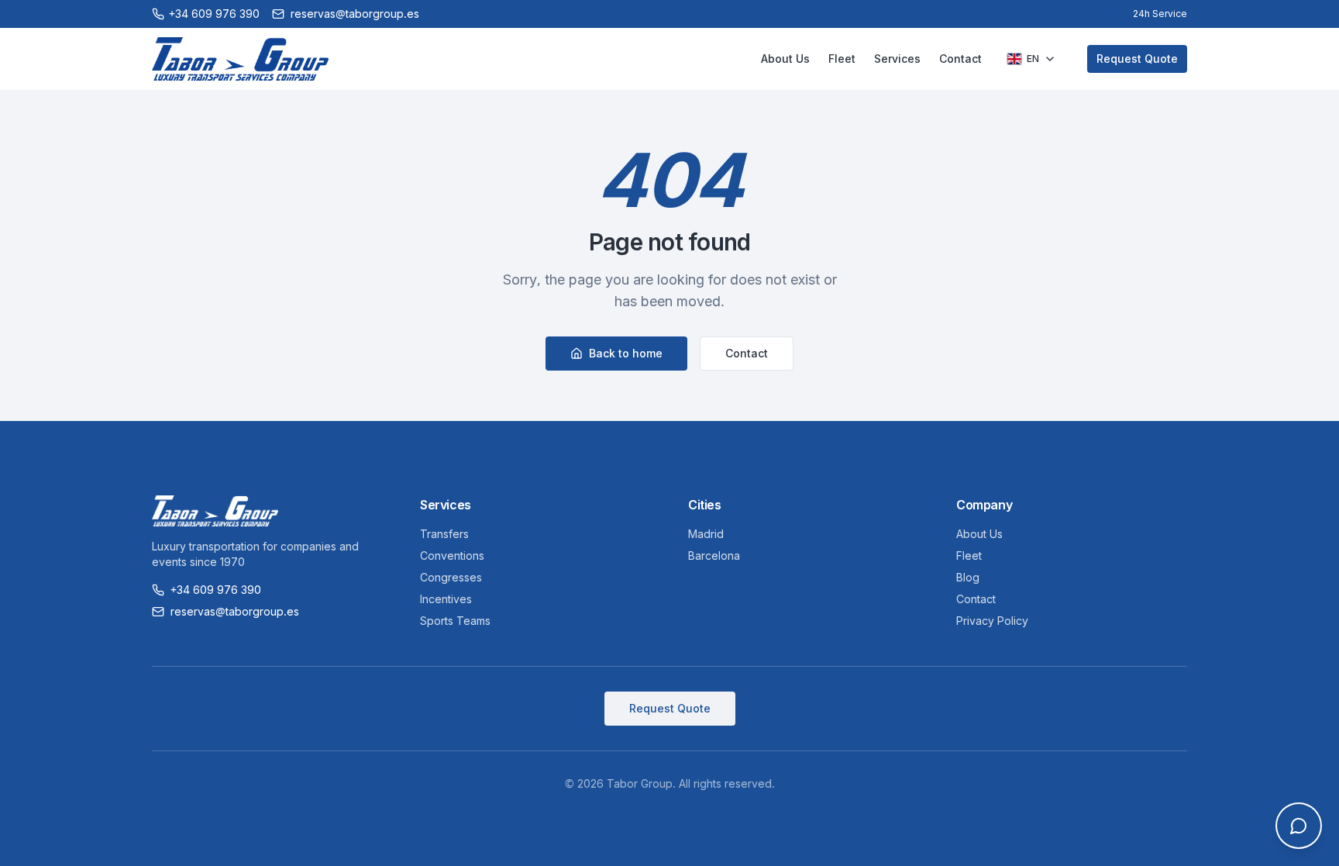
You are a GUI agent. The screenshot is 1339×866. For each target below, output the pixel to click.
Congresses (451, 577)
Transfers (444, 533)
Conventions (452, 555)
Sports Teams (455, 620)
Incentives (446, 599)
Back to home (626, 353)
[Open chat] (1298, 825)
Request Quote (1137, 58)
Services (897, 58)
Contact (960, 58)
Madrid (706, 533)
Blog (967, 577)
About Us (785, 58)
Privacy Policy (992, 620)
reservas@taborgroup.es (355, 13)
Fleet (841, 58)
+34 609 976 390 (215, 589)
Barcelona (714, 555)
